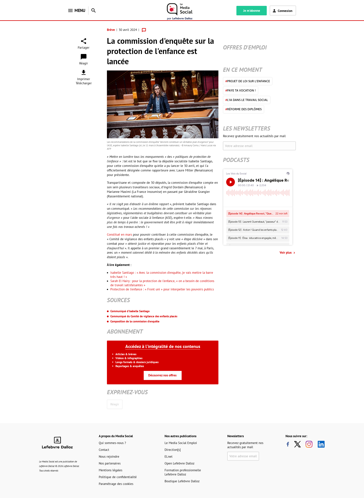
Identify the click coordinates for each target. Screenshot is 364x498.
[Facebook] (287, 444)
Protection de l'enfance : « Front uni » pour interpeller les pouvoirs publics (162, 289)
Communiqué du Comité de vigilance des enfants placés (143, 316)
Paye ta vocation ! (240, 90)
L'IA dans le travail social (246, 100)
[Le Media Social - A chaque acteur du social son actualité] (180, 11)
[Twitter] (298, 444)
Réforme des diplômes (243, 109)
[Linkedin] (320, 444)
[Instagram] (309, 444)
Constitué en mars (119, 234)
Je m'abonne (251, 11)
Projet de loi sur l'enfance (247, 81)
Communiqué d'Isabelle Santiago (130, 311)
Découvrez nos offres (162, 375)
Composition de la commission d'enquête (134, 321)
